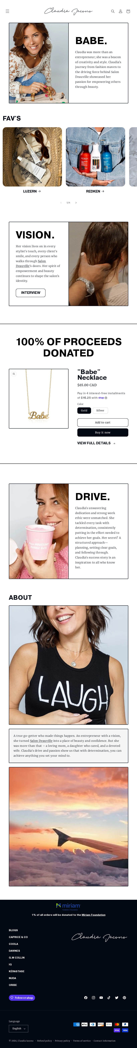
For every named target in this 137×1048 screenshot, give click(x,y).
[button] (7, 11)
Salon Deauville (41, 741)
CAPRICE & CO (18, 937)
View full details (94, 443)
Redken (93, 191)
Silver (100, 410)
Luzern (30, 191)
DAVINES (14, 950)
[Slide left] (61, 202)
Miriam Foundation (93, 914)
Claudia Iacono (25, 1041)
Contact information (105, 1041)
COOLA (13, 943)
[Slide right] (76, 202)
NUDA (12, 978)
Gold (84, 410)
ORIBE (13, 985)
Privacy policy (62, 1041)
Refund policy (44, 1041)
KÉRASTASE (16, 971)
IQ (10, 964)
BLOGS (13, 930)
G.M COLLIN (17, 957)
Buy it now (102, 432)
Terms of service (82, 1041)
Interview (30, 293)
